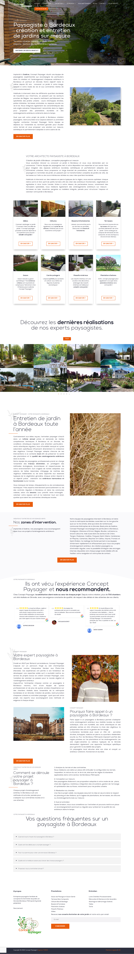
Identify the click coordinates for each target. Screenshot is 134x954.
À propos (70, 3)
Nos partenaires (84, 3)
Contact (102, 3)
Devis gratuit (113, 3)
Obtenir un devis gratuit (27, 50)
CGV (119, 950)
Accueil (37, 3)
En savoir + (26, 244)
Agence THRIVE (43, 950)
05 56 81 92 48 (41, 9)
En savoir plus (23, 136)
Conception (46, 3)
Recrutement (18, 908)
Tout (67, 338)
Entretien (59, 3)
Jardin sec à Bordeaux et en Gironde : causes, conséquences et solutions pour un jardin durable (95, 450)
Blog (95, 3)
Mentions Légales (111, 950)
